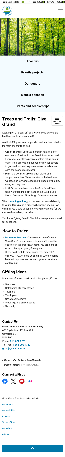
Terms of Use (8, 422)
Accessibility (8, 410)
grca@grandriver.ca (13, 348)
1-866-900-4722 (21, 344)
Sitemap (6, 434)
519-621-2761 (18, 341)
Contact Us (7, 404)
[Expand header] (60, 11)
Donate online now (15, 237)
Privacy (6, 416)
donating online (17, 201)
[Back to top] (32, 448)
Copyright (7, 428)
